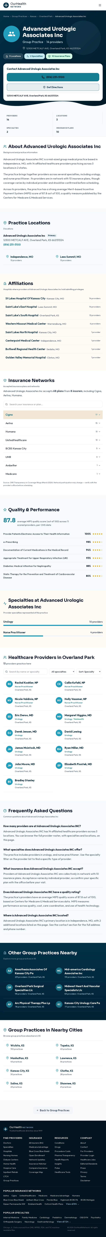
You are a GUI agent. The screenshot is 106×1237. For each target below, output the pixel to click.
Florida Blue (52, 1200)
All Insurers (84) (36, 1143)
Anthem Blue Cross (35, 1200)
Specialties (8, 1147)
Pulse (57, 1168)
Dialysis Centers (10, 1159)
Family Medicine (29, 1217)
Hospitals (7, 1151)
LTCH (5, 1176)
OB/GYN (84, 1217)
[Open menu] (100, 5)
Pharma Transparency (65, 1155)
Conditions (59, 1143)
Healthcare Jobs (88, 1159)
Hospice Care (9, 1168)
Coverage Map (36, 1172)
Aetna (6, 1195)
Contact (84, 1147)
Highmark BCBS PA (69, 1200)
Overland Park (45, 16)
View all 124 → (64, 1221)
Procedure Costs (62, 1151)
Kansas (33, 16)
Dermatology (70, 1217)
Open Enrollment (37, 1155)
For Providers (86, 1151)
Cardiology (45, 1217)
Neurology (30, 1221)
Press (83, 1168)
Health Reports (62, 1159)
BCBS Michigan (88, 1200)
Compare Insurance (38, 1168)
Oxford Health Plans (54, 1204)
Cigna (14, 1195)
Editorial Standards (88, 1163)
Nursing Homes (10, 1155)
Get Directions (55, 87)
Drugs (57, 1147)
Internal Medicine (11, 1217)
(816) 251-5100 (55, 77)
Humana (76, 1195)
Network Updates (37, 1159)
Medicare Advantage (38, 1147)
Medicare (43, 1195)
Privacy (83, 1172)
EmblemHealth (35, 1204)
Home (6, 16)
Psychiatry (96, 1217)
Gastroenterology (45, 1221)
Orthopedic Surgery (12, 1221)
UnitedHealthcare (27, 1195)
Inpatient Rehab (10, 1172)
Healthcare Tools (62, 1172)
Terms (83, 1176)
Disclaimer (85, 1180)
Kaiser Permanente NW (14, 1204)
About (83, 1143)
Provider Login (87, 1155)
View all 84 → (72, 1204)
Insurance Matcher (37, 1163)
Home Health (9, 1163)
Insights (58, 1163)
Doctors (7, 1143)
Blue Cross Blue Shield (39, 1151)
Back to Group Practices (54, 1110)
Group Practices (19, 16)
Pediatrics (57, 1217)
